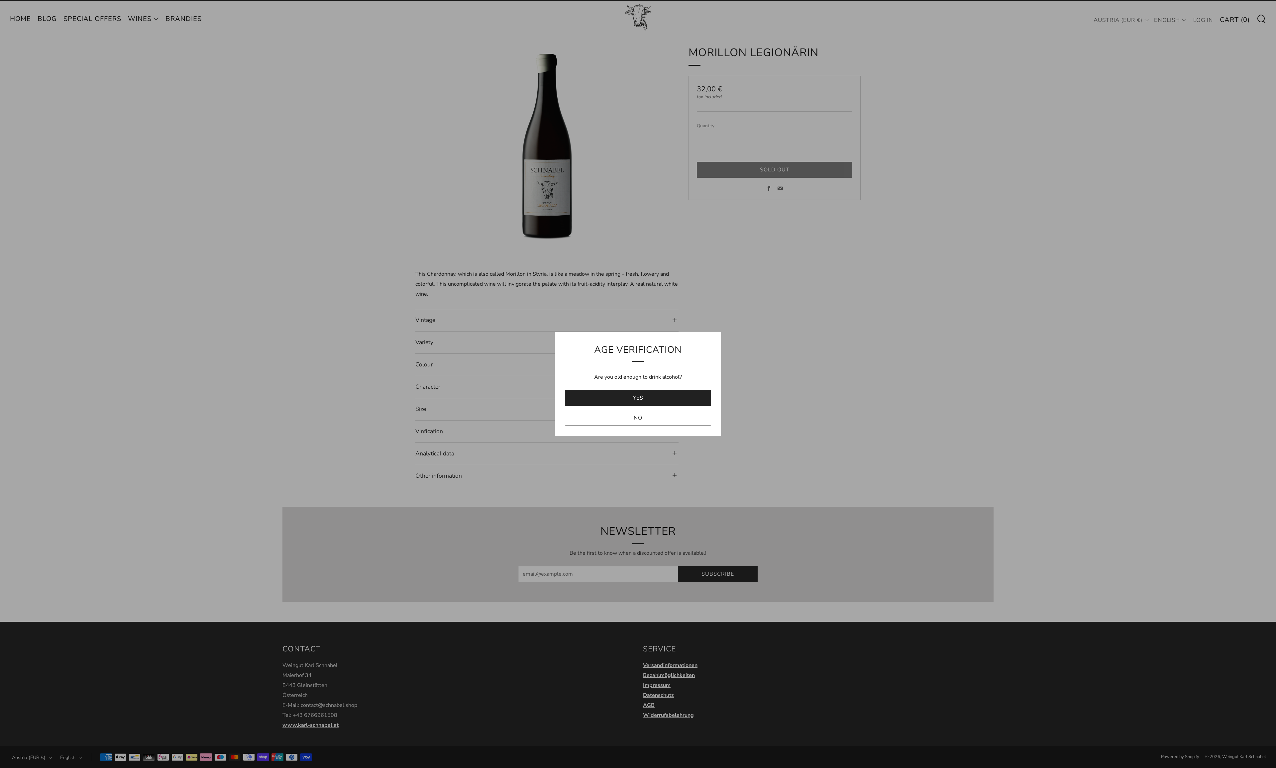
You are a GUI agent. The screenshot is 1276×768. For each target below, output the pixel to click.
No (638, 418)
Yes (638, 398)
